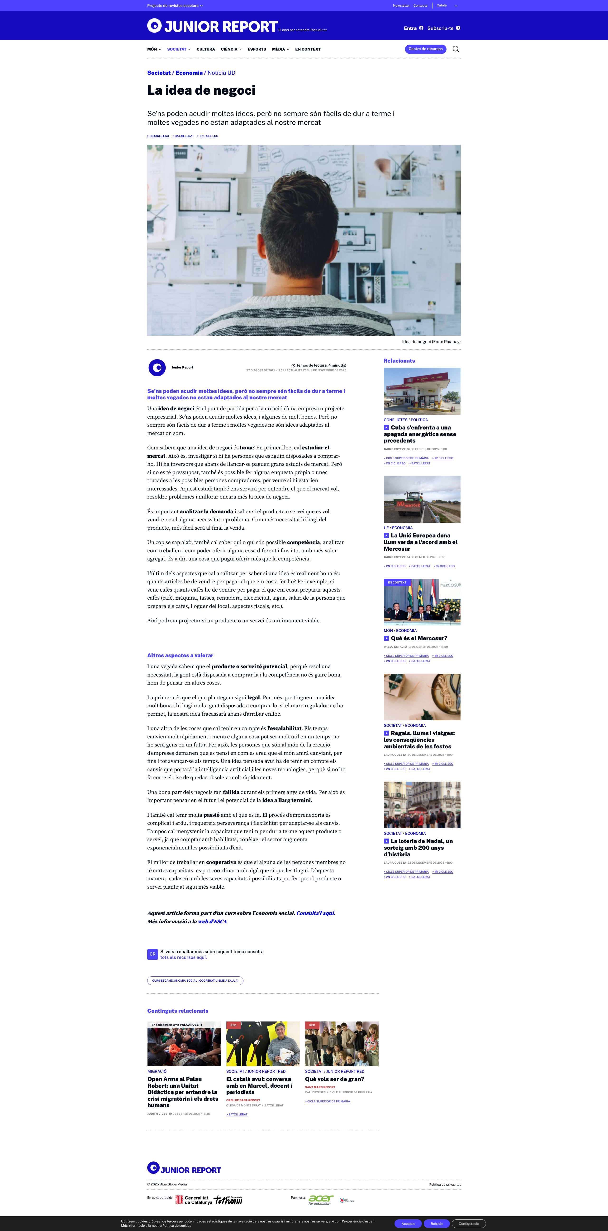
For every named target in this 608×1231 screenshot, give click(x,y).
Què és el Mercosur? (419, 638)
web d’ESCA (212, 921)
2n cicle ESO (159, 136)
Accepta (408, 1224)
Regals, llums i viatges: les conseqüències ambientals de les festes (419, 740)
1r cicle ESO (209, 136)
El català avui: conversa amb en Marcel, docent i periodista (259, 1086)
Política (419, 420)
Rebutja (437, 1224)
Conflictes (396, 420)
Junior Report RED (266, 1071)
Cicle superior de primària (328, 1101)
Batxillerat (184, 136)
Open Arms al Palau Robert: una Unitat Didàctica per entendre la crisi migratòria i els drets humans (182, 1092)
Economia (189, 73)
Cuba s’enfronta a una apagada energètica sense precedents (420, 434)
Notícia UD (221, 73)
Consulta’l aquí (315, 913)
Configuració (469, 1224)
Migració (156, 1071)
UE (386, 528)
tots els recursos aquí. (183, 957)
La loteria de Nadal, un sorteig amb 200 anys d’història (418, 848)
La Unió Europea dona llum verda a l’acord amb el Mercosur (421, 542)
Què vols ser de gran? (334, 1079)
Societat (159, 73)
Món (388, 630)
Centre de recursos (426, 49)
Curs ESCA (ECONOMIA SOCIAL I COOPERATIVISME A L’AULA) (195, 980)
